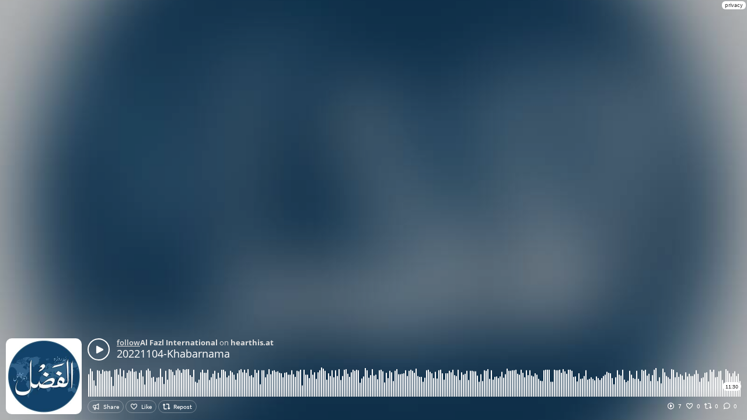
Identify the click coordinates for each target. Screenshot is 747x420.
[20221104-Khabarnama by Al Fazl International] (99, 349)
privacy (734, 5)
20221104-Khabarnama (173, 353)
